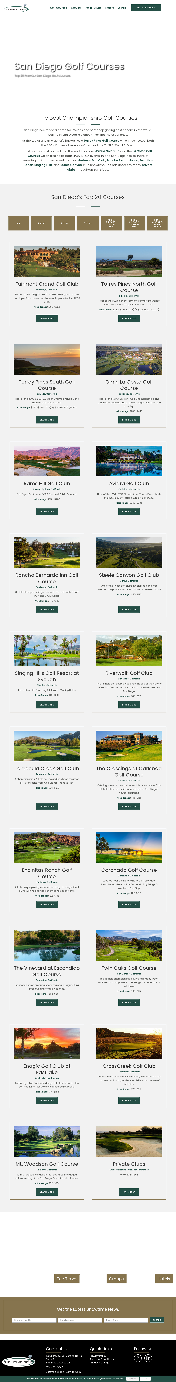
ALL (18, 223)
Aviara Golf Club (107, 151)
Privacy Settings (99, 1362)
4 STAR (65, 223)
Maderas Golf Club (91, 160)
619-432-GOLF (145, 7)
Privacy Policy (98, 1356)
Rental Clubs (93, 7)
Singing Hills (43, 165)
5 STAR (88, 223)
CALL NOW (129, 1192)
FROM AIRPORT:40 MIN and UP (157, 223)
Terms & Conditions (102, 1359)
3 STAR (41, 223)
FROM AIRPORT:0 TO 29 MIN (111, 223)
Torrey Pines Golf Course (101, 141)
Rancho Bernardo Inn (122, 160)
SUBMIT (157, 1320)
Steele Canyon (71, 165)
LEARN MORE (47, 318)
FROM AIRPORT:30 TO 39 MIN (134, 223)
